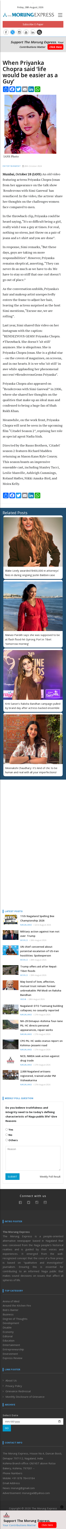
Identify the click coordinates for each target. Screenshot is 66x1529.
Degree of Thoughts (15, 1318)
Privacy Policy (13, 1386)
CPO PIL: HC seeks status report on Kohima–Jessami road (41, 1043)
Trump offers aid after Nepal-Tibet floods (38, 969)
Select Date (10, 1415)
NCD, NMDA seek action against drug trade (39, 1058)
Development (11, 1323)
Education (8, 1340)
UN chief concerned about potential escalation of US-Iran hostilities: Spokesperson (39, 951)
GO (7, 1428)
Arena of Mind (11, 1301)
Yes (10, 1129)
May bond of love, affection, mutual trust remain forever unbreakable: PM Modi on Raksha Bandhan (40, 988)
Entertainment (12, 166)
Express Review (12, 1358)
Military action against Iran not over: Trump (39, 934)
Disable (7, 1327)
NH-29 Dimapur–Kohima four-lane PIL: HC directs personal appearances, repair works (41, 1025)
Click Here (55, 47)
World (24, 940)
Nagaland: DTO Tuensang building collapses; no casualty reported (41, 1008)
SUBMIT (12, 1176)
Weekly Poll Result (50, 1176)
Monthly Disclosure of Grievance (25, 1396)
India (23, 999)
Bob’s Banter (10, 1310)
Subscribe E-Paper (33, 24)
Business (8, 1314)
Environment (10, 1353)
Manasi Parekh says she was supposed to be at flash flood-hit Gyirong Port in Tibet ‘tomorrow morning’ (32, 639)
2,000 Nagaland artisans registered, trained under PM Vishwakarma (38, 1076)
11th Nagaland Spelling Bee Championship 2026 (37, 918)
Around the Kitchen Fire (17, 1305)
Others (13, 1140)
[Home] (30, 14)
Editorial (7, 1336)
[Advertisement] (25, 805)
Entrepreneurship (13, 1349)
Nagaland (26, 925)
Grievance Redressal (18, 1391)
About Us (11, 1380)
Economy (8, 1332)
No (10, 1135)
